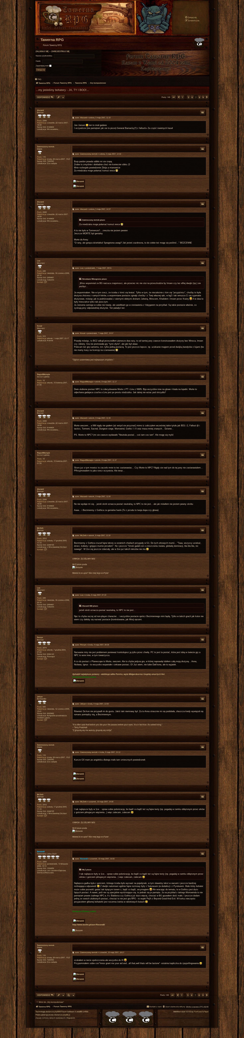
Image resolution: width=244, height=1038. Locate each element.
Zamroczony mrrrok (45, 146)
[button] (173, 97)
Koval (39, 326)
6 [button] (192, 97)
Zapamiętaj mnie (42, 66)
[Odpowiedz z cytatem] (202, 112)
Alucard (40, 110)
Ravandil (41, 851)
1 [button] (182, 97)
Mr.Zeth (40, 528)
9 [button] (203, 97)
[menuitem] (191, 17)
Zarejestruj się (60, 51)
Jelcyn (40, 696)
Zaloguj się (42, 51)
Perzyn (40, 637)
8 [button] (199, 97)
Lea (38, 261)
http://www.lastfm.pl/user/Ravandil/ (88, 924)
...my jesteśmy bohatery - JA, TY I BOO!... (62, 89)
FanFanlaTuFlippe (201, 1011)
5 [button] (188, 97)
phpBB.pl (66, 1014)
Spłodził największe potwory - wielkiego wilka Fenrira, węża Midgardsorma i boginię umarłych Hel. (118, 674)
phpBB (57, 1011)
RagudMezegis (43, 374)
